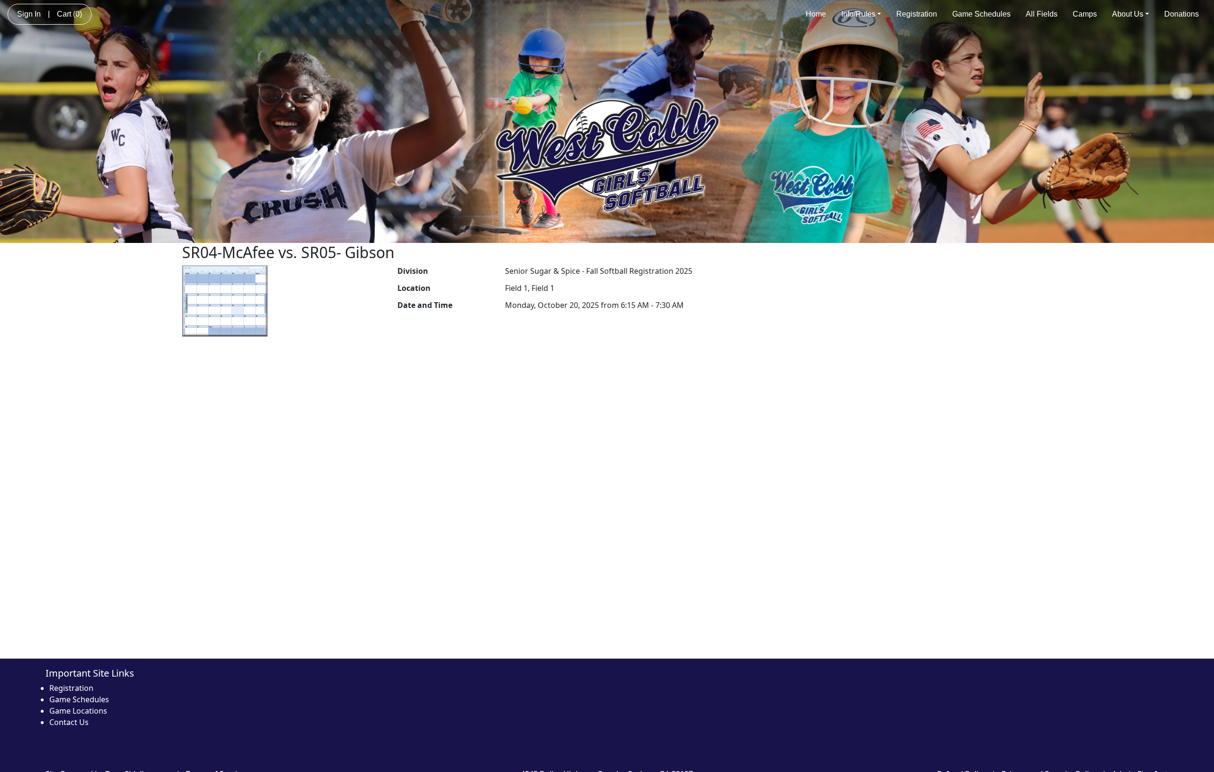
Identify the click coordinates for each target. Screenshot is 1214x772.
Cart (69, 14)
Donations (1181, 14)
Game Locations (78, 711)
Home (816, 14)
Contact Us (69, 722)
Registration (916, 14)
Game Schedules (981, 14)
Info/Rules (858, 14)
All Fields (1042, 14)
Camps (1085, 14)
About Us (1127, 14)
